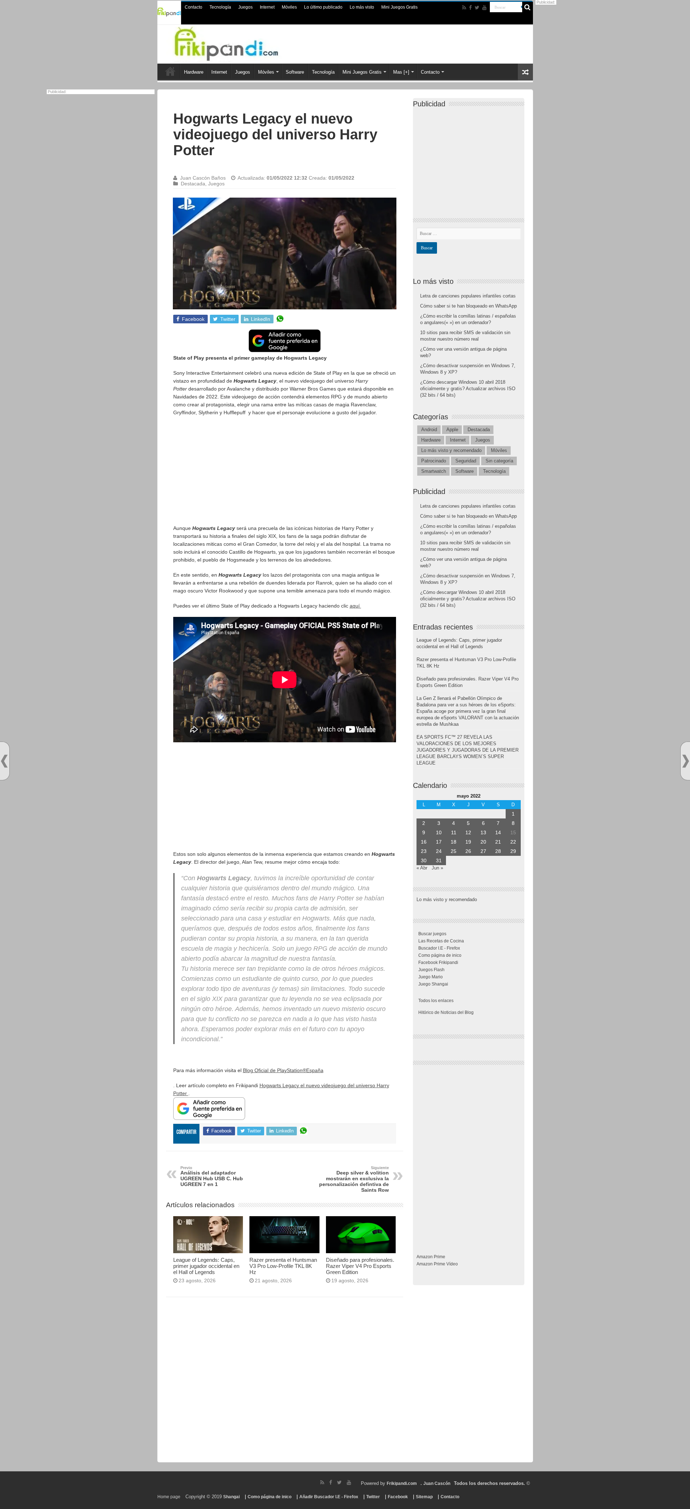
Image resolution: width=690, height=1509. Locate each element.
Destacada (193, 183)
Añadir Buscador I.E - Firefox (328, 1496)
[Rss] (464, 7)
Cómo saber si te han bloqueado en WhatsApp (468, 306)
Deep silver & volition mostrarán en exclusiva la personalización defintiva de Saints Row (354, 1179)
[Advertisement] (284, 474)
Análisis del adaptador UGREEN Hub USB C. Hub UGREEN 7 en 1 (211, 1176)
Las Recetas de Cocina (441, 940)
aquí (355, 606)
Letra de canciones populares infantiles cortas (468, 296)
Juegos (245, 7)
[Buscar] (527, 7)
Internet (267, 7)
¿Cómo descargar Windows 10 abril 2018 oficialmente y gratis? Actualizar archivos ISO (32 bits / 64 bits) (467, 388)
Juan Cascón (436, 1483)
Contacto (193, 7)
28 (498, 851)
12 (468, 832)
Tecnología (220, 7)
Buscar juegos (432, 933)
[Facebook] (470, 7)
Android (429, 429)
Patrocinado (433, 460)
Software (295, 72)
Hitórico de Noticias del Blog (446, 1012)
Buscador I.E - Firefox (439, 948)
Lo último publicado (323, 7)
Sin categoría (499, 460)
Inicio (170, 71)
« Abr (422, 868)
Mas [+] (401, 72)
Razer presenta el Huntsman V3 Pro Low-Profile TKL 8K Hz (283, 1266)
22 (513, 842)
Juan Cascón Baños (203, 178)
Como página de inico (439, 955)
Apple (452, 429)
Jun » (437, 868)
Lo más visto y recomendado (451, 450)
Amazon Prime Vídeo (437, 1263)
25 (453, 851)
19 (468, 842)
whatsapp (280, 319)
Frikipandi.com (402, 1483)
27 (483, 851)
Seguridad (465, 460)
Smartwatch (433, 471)
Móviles (289, 7)
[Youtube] (484, 7)
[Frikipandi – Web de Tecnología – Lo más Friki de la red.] (240, 42)
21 (498, 842)
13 (483, 832)
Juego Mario (430, 976)
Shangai (231, 1496)
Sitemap (424, 1496)
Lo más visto (362, 7)
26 (468, 851)
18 (453, 842)
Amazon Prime (431, 1256)
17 (439, 842)
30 (424, 860)
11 (453, 832)
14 (498, 832)
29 (513, 851)
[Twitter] (477, 7)
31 (439, 860)
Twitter (373, 1496)
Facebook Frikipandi (438, 962)
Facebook (398, 1496)
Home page (168, 1496)
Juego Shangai (433, 984)
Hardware (193, 72)
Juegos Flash (431, 969)
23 (424, 851)
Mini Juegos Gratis (399, 7)
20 (483, 842)
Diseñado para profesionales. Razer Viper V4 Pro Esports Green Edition (360, 1266)
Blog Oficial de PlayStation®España (283, 1070)
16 (424, 842)
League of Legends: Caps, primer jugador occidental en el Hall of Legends (206, 1266)
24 (439, 851)
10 (439, 832)
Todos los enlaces (436, 1000)
